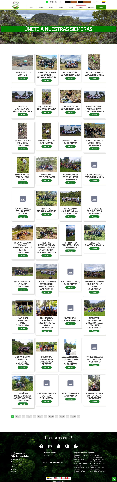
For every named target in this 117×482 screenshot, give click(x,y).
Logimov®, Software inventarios (80, 472)
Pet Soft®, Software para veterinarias (97, 464)
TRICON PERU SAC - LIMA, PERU (23, 73)
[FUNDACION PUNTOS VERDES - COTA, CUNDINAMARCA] (94, 131)
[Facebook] (41, 448)
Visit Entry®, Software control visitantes (97, 460)
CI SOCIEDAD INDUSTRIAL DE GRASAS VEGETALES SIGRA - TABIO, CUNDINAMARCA (94, 323)
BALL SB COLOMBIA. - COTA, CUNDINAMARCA (94, 73)
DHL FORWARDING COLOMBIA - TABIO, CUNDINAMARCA (94, 211)
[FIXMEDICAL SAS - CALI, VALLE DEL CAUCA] (22, 165)
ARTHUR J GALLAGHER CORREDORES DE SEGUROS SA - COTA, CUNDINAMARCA (46, 285)
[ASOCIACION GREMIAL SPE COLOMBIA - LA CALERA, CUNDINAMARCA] (70, 347)
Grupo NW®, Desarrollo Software (81, 456)
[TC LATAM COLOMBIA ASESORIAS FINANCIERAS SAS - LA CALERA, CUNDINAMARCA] (22, 233)
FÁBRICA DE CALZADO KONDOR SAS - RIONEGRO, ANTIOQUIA (46, 74)
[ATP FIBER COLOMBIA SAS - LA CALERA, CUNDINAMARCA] (94, 383)
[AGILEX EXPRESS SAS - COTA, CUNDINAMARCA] (94, 165)
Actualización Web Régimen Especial (53, 462)
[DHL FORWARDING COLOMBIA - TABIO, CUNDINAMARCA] (94, 199)
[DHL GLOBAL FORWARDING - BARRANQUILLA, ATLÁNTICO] (46, 347)
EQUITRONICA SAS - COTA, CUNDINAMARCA (46, 107)
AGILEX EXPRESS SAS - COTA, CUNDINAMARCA (94, 175)
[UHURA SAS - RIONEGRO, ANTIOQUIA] (46, 199)
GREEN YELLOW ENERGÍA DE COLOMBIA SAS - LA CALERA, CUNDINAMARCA (47, 323)
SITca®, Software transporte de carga (96, 456)
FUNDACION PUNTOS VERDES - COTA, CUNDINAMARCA (94, 143)
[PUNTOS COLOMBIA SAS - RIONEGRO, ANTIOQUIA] (22, 199)
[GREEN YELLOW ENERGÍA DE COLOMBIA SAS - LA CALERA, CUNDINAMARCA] (46, 308)
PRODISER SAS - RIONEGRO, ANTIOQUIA (94, 244)
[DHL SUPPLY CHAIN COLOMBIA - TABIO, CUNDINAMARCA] (70, 165)
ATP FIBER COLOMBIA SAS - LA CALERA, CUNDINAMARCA (94, 395)
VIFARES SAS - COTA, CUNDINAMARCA (70, 141)
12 (53, 417)
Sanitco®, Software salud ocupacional (81, 468)
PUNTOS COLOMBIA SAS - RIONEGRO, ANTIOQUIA (23, 211)
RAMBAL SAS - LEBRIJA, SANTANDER (46, 175)
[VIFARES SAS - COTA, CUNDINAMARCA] (70, 131)
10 (45, 417)
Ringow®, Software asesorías (80, 460)
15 (64, 417)
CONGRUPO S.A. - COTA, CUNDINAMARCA (70, 319)
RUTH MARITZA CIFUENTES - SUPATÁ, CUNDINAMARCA (70, 245)
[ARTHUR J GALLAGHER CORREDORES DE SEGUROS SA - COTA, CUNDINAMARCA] (46, 272)
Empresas (68, 2)
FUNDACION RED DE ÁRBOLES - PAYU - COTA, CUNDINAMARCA (94, 108)
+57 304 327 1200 (55, 2)
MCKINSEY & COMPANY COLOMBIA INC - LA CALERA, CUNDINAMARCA (94, 285)
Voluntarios (74, 2)
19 (78, 417)
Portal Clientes (87, 2)
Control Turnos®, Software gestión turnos (98, 472)
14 (60, 417)
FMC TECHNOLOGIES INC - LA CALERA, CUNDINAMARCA (94, 359)
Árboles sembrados (16, 459)
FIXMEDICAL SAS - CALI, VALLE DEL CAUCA (22, 177)
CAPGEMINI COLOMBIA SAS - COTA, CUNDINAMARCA (46, 395)
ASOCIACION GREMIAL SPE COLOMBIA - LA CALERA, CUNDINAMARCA (70, 360)
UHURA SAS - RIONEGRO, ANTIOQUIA (46, 209)
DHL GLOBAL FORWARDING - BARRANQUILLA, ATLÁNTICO (46, 360)
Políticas (13, 472)
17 (71, 417)
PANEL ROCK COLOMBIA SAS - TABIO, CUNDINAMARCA (23, 321)
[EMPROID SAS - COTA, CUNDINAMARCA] (46, 131)
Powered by (55, 481)
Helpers (80, 2)
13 (56, 417)
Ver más (22, 78)
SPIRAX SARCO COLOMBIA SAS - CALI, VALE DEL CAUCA (70, 211)
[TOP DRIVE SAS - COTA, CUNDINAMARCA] (70, 272)
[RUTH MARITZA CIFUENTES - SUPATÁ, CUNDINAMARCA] (70, 233)
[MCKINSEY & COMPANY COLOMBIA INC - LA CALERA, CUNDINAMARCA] (94, 272)
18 (75, 417)
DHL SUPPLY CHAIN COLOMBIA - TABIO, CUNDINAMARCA (70, 177)
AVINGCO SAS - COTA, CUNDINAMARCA (70, 394)
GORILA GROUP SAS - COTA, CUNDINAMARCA (70, 107)
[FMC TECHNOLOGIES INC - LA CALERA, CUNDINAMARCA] (94, 347)
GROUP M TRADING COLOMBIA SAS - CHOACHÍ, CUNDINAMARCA (22, 360)
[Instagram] (76, 448)
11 (49, 417)
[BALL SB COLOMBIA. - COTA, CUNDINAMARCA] (94, 62)
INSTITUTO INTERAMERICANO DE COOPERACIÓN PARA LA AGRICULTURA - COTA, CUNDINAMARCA (46, 247)
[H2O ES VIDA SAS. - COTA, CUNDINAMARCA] (70, 62)
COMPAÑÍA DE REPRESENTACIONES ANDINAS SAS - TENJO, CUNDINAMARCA (22, 397)
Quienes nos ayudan (17, 462)
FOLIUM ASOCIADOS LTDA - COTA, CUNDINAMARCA (23, 143)
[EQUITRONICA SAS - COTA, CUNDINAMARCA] (46, 96)
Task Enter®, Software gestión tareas (97, 468)
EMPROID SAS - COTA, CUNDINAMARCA (46, 141)
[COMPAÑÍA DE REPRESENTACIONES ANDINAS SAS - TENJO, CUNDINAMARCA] (22, 383)
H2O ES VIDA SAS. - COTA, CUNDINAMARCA (70, 73)
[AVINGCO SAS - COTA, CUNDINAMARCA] (70, 383)
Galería (13, 467)
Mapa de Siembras (16, 464)
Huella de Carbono (95, 2)
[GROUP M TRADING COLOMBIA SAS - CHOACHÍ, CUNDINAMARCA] (22, 347)
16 (67, 417)
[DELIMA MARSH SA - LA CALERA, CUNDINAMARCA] (22, 272)
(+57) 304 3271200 (49, 455)
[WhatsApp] (58, 448)
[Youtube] (50, 448)
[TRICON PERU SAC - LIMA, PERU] (22, 62)
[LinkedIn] (67, 448)
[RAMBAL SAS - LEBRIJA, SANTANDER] (46, 165)
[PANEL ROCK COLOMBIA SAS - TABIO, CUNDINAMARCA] (22, 308)
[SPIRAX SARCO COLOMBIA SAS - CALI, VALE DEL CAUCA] (70, 199)
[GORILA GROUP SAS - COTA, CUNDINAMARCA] (70, 96)
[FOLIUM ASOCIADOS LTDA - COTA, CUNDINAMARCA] (22, 131)
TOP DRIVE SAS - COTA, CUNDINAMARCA (70, 282)
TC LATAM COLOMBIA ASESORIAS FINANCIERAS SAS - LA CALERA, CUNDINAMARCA (22, 247)
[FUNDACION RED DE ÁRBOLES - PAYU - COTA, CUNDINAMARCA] (94, 96)
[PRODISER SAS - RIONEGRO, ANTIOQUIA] (94, 233)
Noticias (13, 469)
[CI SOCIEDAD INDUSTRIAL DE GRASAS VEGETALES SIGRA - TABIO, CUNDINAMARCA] (94, 308)
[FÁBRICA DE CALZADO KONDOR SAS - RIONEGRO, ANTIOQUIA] (46, 62)
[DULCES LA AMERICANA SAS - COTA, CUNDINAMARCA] (22, 96)
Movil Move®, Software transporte (81, 464)
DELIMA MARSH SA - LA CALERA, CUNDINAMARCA (22, 284)
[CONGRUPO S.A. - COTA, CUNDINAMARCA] (70, 308)
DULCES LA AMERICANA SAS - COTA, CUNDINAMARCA (22, 108)
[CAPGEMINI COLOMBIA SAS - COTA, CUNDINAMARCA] (46, 383)
